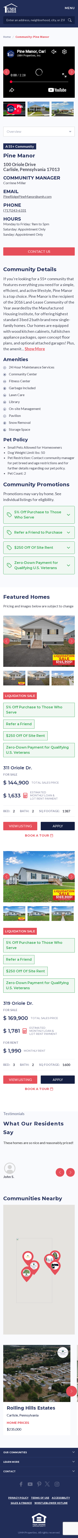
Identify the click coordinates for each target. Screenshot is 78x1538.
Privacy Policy (18, 1497)
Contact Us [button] (39, 251)
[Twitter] (48, 1484)
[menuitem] (18, 1497)
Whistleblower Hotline (51, 1503)
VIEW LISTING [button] (20, 826)
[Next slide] (71, 72)
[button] (28, 1258)
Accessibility (61, 1497)
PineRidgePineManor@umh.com (27, 196)
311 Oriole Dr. (17, 767)
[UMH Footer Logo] (39, 1520)
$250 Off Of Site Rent (25, 736)
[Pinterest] (39, 1484)
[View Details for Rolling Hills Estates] (36, 1390)
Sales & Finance (21, 1503)
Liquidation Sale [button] (20, 696)
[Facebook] (21, 1484)
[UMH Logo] (10, 8)
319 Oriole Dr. (18, 1003)
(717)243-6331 (14, 210)
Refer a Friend (19, 724)
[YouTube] (30, 1484)
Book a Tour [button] (37, 835)
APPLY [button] (58, 826)
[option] (14, 109)
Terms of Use (40, 1497)
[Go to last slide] (6, 72)
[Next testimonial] (70, 1172)
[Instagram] (57, 1484)
